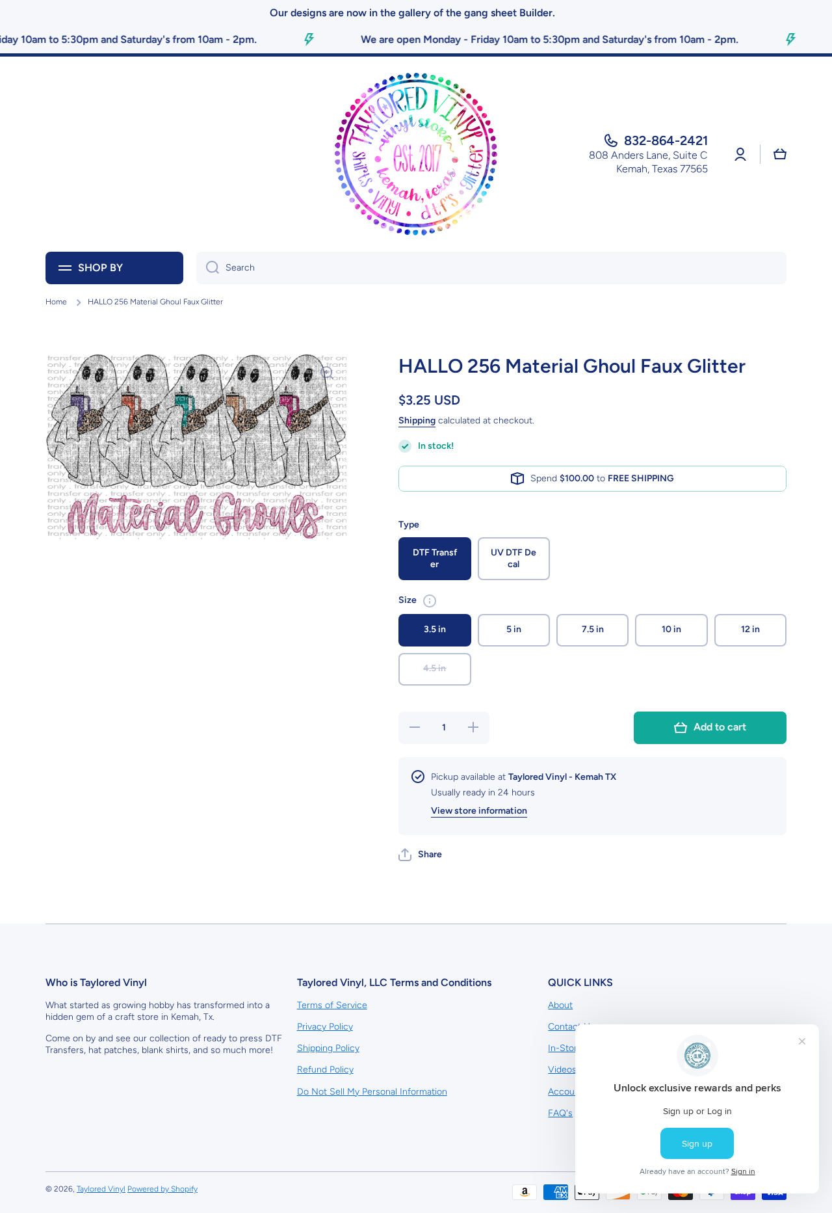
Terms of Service (332, 1005)
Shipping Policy (328, 1048)
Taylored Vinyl (101, 1188)
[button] (420, 854)
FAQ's (560, 1113)
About (560, 1005)
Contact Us (571, 1026)
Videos (562, 1069)
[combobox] (491, 268)
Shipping (417, 420)
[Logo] (416, 154)
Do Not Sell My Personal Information (372, 1091)
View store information (479, 810)
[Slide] (429, 600)
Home (56, 301)
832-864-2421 (666, 140)
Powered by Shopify (162, 1188)
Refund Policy (325, 1069)
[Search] (207, 268)
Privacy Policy (325, 1026)
